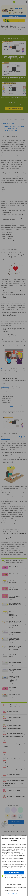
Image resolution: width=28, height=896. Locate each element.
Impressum (19, 893)
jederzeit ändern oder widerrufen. (18, 864)
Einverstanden (14, 873)
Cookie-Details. (17, 852)
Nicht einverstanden (14, 884)
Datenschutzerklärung (6, 852)
